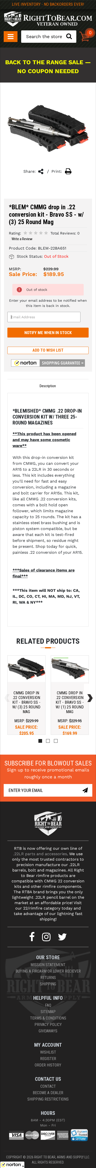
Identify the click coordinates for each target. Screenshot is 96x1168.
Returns (48, 977)
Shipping (48, 984)
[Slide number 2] (48, 741)
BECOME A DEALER (48, 1092)
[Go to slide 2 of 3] (89, 691)
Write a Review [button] (22, 239)
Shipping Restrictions (48, 1099)
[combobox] (48, 36)
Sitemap (48, 1011)
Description (48, 386)
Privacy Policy (48, 1024)
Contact (48, 1086)
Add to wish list (48, 350)
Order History (48, 1065)
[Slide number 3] (56, 741)
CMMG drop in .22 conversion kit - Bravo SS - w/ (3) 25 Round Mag (26, 702)
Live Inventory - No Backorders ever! (48, 4)
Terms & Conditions (48, 1018)
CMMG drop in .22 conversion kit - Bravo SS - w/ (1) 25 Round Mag (70, 702)
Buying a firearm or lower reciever (48, 971)
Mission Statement (48, 964)
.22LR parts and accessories (40, 853)
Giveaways (48, 1031)
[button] (48, 363)
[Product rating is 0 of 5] (35, 233)
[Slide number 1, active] (40, 741)
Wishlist (48, 1052)
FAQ (48, 1005)
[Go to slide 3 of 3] (6, 691)
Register (48, 1058)
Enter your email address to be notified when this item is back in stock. (48, 303)
